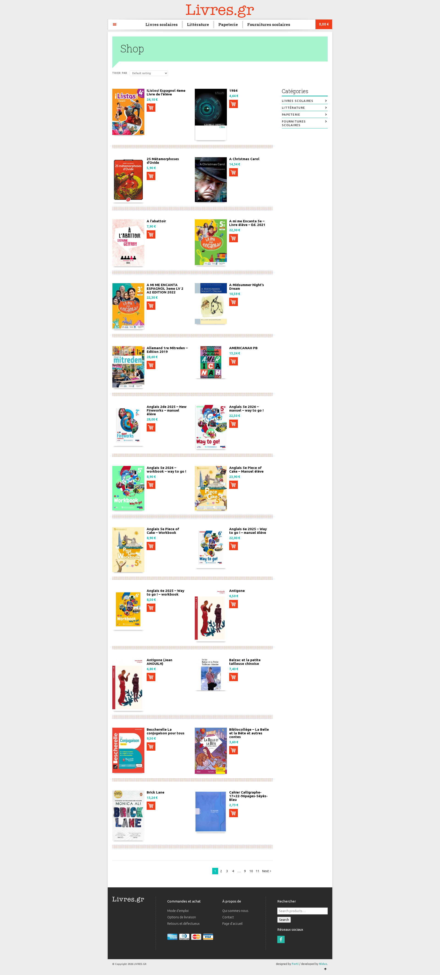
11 (257, 871)
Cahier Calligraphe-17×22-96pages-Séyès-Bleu (248, 796)
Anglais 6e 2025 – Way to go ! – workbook (165, 592)
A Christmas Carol (244, 159)
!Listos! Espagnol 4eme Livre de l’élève (166, 92)
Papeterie (228, 24)
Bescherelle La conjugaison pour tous (165, 731)
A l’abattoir (156, 221)
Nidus (323, 963)
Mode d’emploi (178, 911)
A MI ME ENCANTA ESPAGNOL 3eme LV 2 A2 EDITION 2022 (165, 288)
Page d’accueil (232, 923)
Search (284, 920)
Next (265, 871)
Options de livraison (181, 917)
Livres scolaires (162, 24)
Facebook (281, 939)
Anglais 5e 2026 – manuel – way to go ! (246, 408)
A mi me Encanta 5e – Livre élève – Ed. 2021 (247, 223)
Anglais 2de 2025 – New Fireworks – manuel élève (167, 410)
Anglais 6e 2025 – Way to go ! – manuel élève (248, 531)
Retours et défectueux (183, 923)
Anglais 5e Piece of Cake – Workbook (163, 531)
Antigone (237, 591)
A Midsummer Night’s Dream (246, 286)
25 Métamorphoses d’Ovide (163, 160)
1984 (233, 90)
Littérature (198, 24)
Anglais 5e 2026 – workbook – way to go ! (166, 469)
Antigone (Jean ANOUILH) (159, 662)
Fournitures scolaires (268, 24)
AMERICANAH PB (243, 348)
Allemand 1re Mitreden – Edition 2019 (167, 350)
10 (251, 871)
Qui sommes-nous (235, 911)
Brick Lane (155, 792)
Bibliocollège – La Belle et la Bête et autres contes (249, 733)
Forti (295, 963)
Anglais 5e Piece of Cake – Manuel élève (246, 469)
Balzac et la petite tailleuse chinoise (245, 662)
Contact (228, 917)
